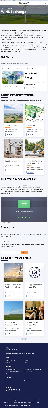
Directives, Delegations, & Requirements (33, 369)
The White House (28, 380)
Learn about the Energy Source (33, 87)
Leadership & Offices (10, 360)
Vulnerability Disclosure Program (19, 402)
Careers (26, 362)
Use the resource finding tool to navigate (11, 186)
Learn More (8, 134)
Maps (9, 68)
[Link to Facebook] (6, 390)
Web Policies (7, 402)
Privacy (19, 400)
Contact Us (8, 362)
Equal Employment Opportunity (11, 405)
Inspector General (28, 371)
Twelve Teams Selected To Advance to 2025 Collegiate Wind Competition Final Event (33, 323)
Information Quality (27, 400)
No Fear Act (36, 400)
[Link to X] (17, 390)
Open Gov (6, 400)
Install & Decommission (18, 68)
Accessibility (13, 400)
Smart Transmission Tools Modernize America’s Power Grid (13, 286)
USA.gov (7, 380)
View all (24, 339)
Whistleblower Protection (33, 402)
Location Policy (31, 68)
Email (2, 250)
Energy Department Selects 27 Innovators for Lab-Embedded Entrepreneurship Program (34, 286)
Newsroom (26, 360)
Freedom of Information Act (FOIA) (13, 371)
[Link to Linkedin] (11, 390)
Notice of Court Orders (25, 405)
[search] (45, 3)
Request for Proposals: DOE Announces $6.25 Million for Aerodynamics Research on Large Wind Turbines (12, 323)
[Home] (24, 4)
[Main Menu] (3, 3)
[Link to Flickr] (19, 390)
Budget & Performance (11, 369)
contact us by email (20, 234)
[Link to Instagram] (9, 390)
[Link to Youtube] (14, 390)
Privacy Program (9, 373)
